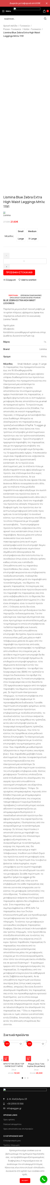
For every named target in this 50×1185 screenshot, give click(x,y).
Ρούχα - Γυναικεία (12, 29)
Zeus (13, 1069)
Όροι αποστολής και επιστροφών (18, 1128)
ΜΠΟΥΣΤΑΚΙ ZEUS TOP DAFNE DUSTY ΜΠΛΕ (13, 1064)
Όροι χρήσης (9, 1119)
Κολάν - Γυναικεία (32, 29)
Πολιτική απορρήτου (12, 1124)
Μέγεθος (9, 236)
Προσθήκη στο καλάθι (19, 272)
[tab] (13, 295)
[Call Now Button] (43, 1179)
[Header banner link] (21, 3)
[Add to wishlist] (20, 1043)
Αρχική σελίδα (10, 25)
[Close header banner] (46, 3)
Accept (25, 1180)
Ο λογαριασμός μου (12, 1140)
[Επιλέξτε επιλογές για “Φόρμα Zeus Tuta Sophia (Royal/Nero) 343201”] (28, 1058)
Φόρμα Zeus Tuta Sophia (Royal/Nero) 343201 (36, 1066)
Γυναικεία (25, 25)
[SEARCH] (45, 19)
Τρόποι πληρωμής (11, 1145)
